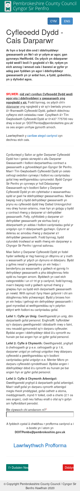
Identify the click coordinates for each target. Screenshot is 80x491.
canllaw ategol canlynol (42, 135)
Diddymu (69, 467)
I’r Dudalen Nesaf (18, 467)
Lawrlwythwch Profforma (40, 445)
